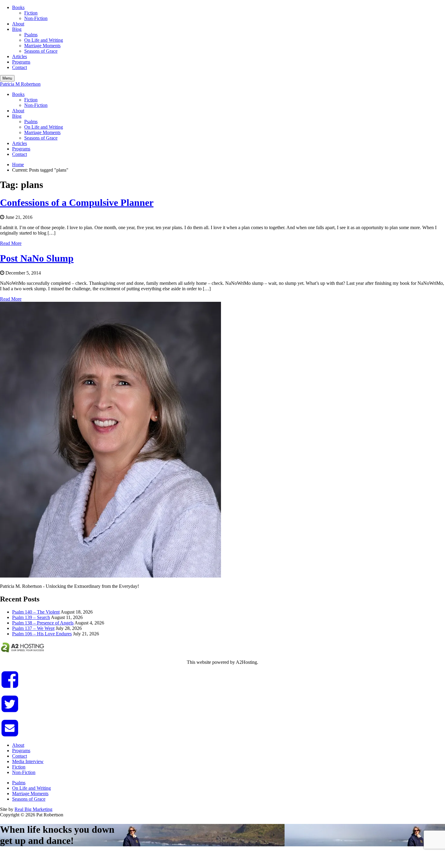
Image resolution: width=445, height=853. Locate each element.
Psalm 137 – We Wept (33, 628)
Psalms (31, 34)
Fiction (31, 12)
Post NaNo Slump (37, 258)
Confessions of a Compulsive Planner (76, 202)
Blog (16, 29)
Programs (21, 61)
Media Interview (28, 761)
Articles (19, 56)
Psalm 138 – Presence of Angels (43, 622)
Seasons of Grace (41, 51)
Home (18, 164)
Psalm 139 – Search (31, 617)
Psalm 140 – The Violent (36, 611)
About (18, 23)
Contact (19, 67)
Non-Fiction (36, 18)
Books (18, 7)
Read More (10, 243)
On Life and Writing (43, 40)
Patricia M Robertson (20, 84)
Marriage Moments (42, 45)
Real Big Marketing (33, 809)
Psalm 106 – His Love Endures (42, 633)
